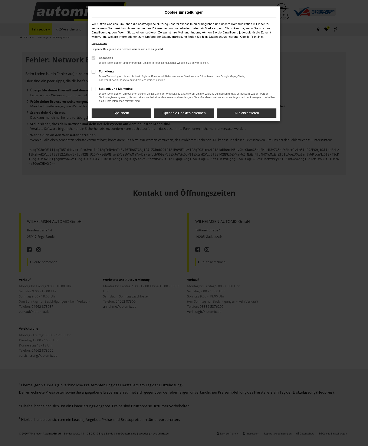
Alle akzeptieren (246, 113)
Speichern (121, 113)
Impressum (99, 43)
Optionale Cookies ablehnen (184, 113)
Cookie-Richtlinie (251, 36)
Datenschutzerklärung (224, 36)
